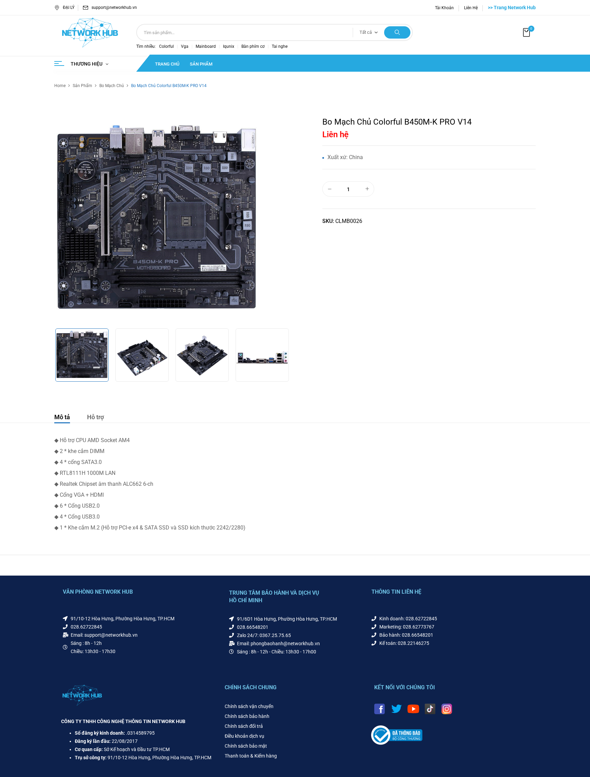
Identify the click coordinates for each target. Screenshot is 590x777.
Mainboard (206, 46)
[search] (397, 32)
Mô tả (62, 417)
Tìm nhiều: (146, 46)
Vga (184, 46)
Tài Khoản (444, 7)
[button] (527, 33)
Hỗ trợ (95, 417)
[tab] (62, 418)
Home (60, 85)
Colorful (166, 46)
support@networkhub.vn (114, 7)
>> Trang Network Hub (512, 7)
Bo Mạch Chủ (111, 85)
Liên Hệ (471, 7)
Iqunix (228, 46)
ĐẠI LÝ (68, 7)
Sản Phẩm (82, 85)
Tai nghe (279, 46)
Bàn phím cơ (253, 46)
